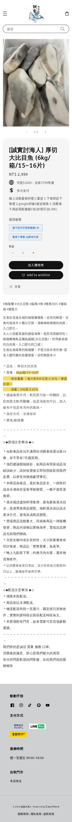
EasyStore (52, 806)
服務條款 (23, 814)
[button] (5, 13)
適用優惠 (15, 219)
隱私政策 (36, 814)
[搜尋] (62, 29)
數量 (11, 246)
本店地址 (16, 781)
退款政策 (48, 814)
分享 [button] (17, 286)
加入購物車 (36, 265)
